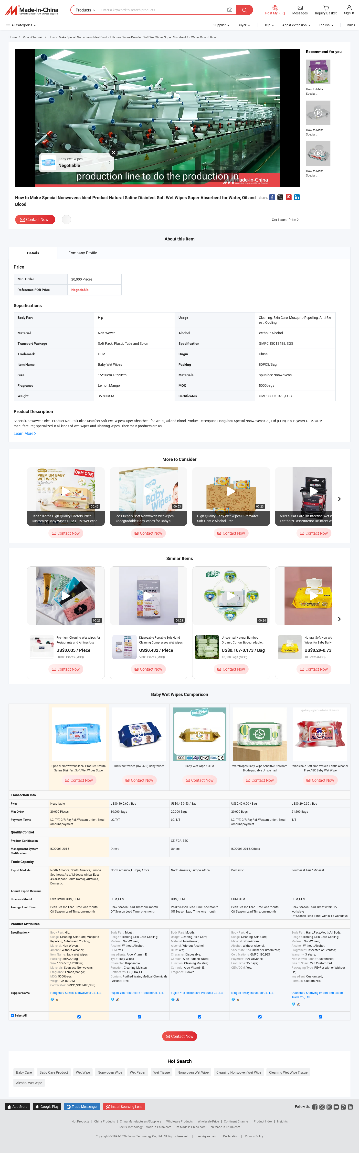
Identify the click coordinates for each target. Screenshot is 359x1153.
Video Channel (32, 37)
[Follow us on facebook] (314, 1106)
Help (267, 25)
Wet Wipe (83, 1072)
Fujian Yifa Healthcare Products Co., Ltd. (137, 993)
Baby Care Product (54, 1072)
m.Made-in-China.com (191, 1127)
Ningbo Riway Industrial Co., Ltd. (252, 993)
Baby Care (24, 1072)
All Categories (21, 25)
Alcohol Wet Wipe (29, 1082)
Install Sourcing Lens (126, 1106)
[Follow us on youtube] (336, 1106)
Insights (282, 1121)
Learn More (23, 433)
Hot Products (80, 1121)
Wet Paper (138, 1072)
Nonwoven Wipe (110, 1072)
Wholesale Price (208, 1121)
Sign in (349, 12)
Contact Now (37, 219)
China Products (104, 1121)
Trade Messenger (82, 1106)
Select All (20, 1015)
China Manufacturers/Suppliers (140, 1121)
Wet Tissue (161, 1072)
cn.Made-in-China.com (225, 1127)
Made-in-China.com (158, 1127)
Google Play (47, 1106)
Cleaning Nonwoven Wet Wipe (238, 1072)
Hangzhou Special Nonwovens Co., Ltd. (76, 993)
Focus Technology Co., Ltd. (145, 1136)
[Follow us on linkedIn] (350, 1106)
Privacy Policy (254, 1136)
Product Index (263, 1121)
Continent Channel (236, 1121)
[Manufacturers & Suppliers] (31, 10)
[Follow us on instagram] (329, 1106)
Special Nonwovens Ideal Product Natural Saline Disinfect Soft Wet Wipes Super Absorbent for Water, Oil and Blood (79, 770)
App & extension (294, 25)
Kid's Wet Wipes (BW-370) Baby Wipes (139, 766)
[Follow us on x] (322, 1106)
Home (13, 37)
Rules (351, 25)
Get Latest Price (284, 219)
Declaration (230, 1136)
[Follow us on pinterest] (343, 1106)
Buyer (242, 25)
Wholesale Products (179, 1121)
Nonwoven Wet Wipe (193, 1072)
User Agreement (206, 1136)
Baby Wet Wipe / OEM (199, 766)
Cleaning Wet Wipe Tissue (288, 1072)
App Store (17, 1106)
